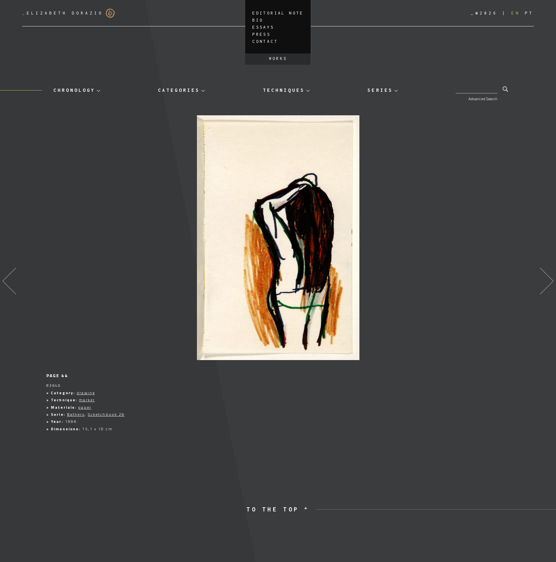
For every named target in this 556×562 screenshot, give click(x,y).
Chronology (74, 90)
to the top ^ (277, 509)
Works (278, 58)
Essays (263, 27)
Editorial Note (278, 13)
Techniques (284, 90)
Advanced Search (482, 99)
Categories (179, 90)
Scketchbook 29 (106, 414)
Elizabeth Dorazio (62, 13)
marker (87, 400)
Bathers (76, 414)
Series (380, 90)
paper (84, 407)
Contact (265, 41)
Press (261, 34)
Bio (257, 20)
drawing (86, 393)
